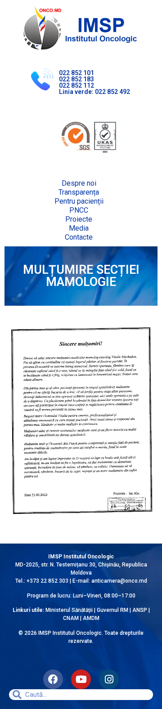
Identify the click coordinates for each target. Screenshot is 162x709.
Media (79, 228)
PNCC (78, 210)
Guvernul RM (112, 610)
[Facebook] (53, 679)
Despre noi (79, 183)
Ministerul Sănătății (69, 610)
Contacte (79, 237)
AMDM (91, 618)
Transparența (78, 192)
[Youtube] (81, 679)
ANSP (139, 610)
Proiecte (78, 219)
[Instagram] (109, 679)
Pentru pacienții (79, 201)
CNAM (71, 618)
